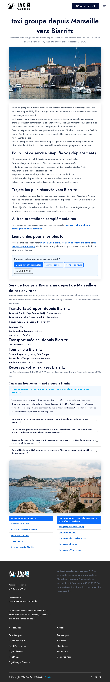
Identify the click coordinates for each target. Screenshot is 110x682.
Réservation (62, 651)
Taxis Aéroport (15, 635)
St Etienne (33, 614)
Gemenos (44, 614)
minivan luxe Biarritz (20, 523)
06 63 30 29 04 (85, 6)
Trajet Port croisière (18, 646)
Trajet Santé (14, 656)
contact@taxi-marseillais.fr (23, 601)
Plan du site (62, 646)
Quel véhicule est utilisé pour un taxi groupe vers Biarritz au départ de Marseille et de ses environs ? (52, 452)
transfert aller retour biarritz (76, 242)
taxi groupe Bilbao (67, 532)
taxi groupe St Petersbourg (71, 526)
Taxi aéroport (63, 635)
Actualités (61, 640)
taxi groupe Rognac (68, 544)
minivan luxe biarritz (50, 242)
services (27, 610)
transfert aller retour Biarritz (24, 529)
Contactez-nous (64, 656)
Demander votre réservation (28, 264)
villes (19, 614)
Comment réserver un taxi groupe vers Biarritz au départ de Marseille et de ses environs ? (50, 391)
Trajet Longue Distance (19, 662)
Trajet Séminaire (16, 651)
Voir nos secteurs (74, 264)
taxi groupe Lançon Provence (72, 538)
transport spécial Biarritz (22, 547)
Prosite (48, 677)
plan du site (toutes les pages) (22, 618)
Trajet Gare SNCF (17, 640)
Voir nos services (53, 264)
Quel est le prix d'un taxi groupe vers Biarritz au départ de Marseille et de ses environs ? (50, 421)
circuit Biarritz (17, 541)
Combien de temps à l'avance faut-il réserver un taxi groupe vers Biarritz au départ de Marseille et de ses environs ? (54, 441)
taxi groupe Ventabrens (70, 550)
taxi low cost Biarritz (20, 535)
